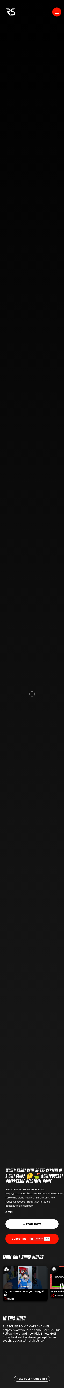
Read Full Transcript (32, 1378)
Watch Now (32, 1224)
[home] (10, 11)
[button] (56, 12)
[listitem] (25, 1278)
